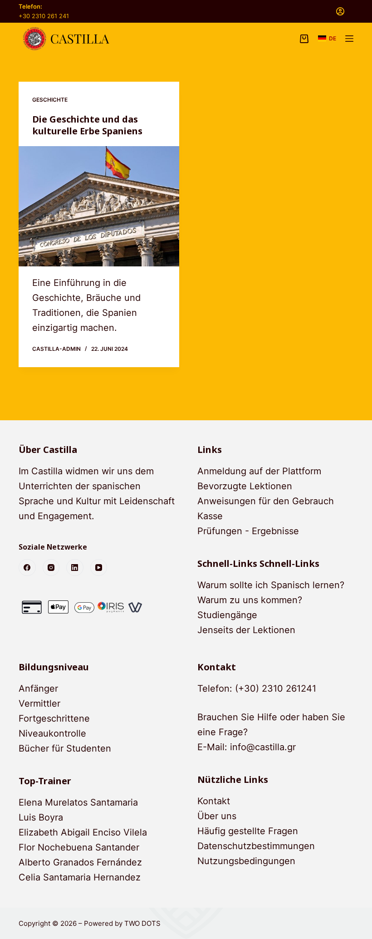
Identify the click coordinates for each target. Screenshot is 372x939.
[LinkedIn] (74, 567)
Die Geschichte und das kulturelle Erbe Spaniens (87, 125)
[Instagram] (51, 567)
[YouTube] (99, 567)
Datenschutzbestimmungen (256, 846)
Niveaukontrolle (52, 733)
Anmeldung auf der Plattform (259, 471)
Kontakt (213, 801)
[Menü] (349, 38)
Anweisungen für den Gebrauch (265, 501)
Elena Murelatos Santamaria (78, 802)
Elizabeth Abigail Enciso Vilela (83, 832)
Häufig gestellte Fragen (247, 831)
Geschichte (50, 99)
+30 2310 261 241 (44, 16)
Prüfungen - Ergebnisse (248, 531)
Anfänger (38, 688)
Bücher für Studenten (65, 748)
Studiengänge (227, 615)
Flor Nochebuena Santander (79, 847)
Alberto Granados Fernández (80, 862)
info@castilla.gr (263, 747)
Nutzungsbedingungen (246, 860)
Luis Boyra (41, 817)
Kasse (210, 516)
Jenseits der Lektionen (246, 629)
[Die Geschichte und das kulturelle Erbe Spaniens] (99, 206)
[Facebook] (27, 567)
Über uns (216, 816)
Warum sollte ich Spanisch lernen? (270, 585)
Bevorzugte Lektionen (244, 486)
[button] (327, 38)
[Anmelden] (340, 11)
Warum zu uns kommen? (249, 600)
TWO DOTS (142, 923)
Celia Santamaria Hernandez (80, 877)
